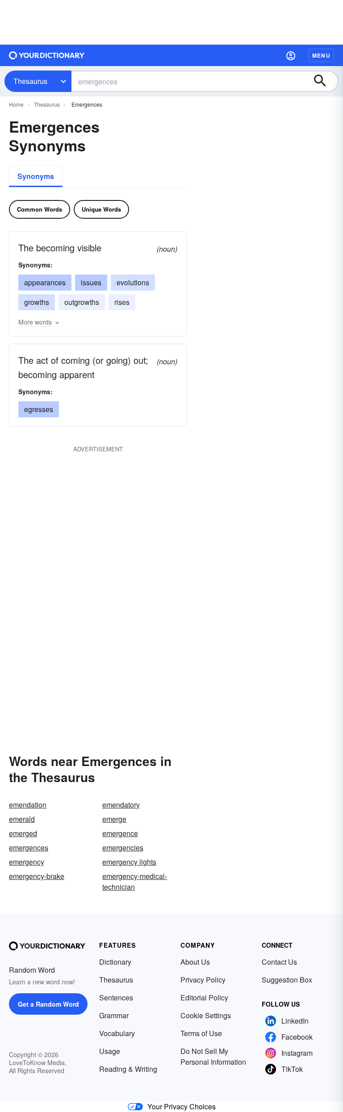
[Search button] (324, 81)
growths (36, 302)
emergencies (122, 847)
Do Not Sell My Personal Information (213, 1056)
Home (16, 104)
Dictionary (115, 962)
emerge (114, 819)
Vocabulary (117, 1033)
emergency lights (129, 862)
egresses (38, 409)
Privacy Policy (203, 980)
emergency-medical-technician (134, 881)
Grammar (114, 1015)
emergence (120, 833)
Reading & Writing (128, 1069)
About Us (195, 962)
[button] (290, 55)
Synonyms (35, 176)
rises (122, 302)
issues (91, 282)
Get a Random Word (48, 1004)
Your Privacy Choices (181, 1106)
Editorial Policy (204, 997)
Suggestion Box (287, 980)
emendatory (121, 805)
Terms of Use (201, 1033)
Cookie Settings (205, 1015)
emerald (22, 819)
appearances (45, 282)
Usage (109, 1051)
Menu (321, 55)
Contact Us (279, 962)
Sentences (116, 997)
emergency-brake (36, 876)
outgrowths (81, 302)
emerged (23, 833)
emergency (26, 862)
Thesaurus (30, 81)
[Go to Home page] (47, 55)
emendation (27, 805)
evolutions (133, 282)
